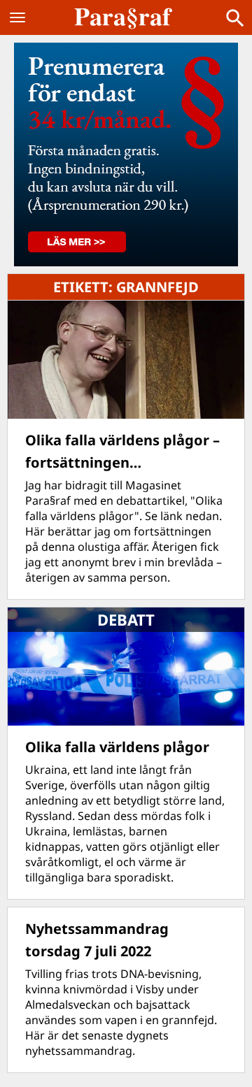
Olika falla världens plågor (117, 746)
